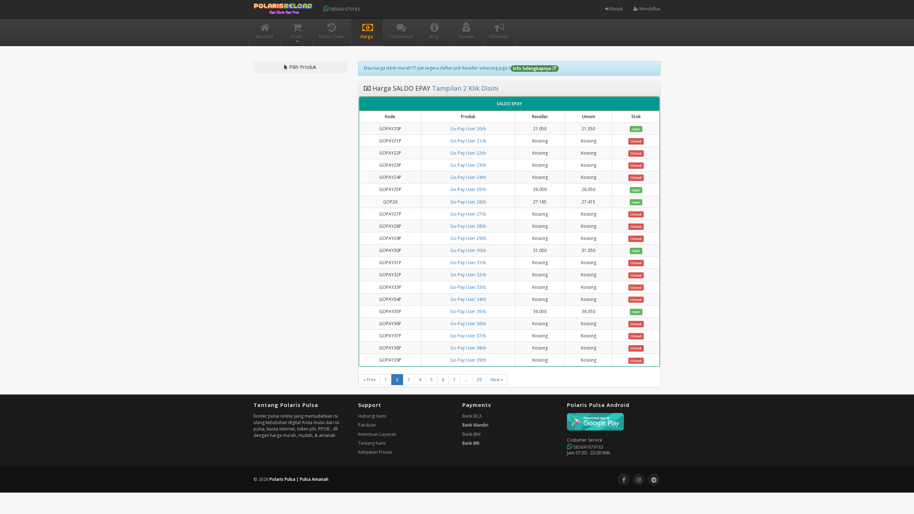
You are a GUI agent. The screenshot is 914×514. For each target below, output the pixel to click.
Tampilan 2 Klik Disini (464, 88)
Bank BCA (472, 416)
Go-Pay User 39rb (468, 360)
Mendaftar (649, 9)
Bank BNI (471, 434)
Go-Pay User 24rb (468, 177)
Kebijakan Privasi (375, 452)
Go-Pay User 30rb (468, 250)
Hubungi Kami (372, 416)
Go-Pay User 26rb (468, 202)
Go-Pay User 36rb (468, 324)
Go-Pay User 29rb (468, 238)
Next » (497, 380)
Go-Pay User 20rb (468, 129)
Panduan (367, 425)
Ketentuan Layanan (377, 434)
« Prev (369, 380)
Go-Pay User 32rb (468, 275)
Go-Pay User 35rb (468, 311)
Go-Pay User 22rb (468, 153)
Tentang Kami (372, 443)
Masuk (616, 9)
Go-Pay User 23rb (468, 165)
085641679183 (344, 9)
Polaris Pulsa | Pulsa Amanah (299, 479)
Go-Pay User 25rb (468, 189)
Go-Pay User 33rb (468, 287)
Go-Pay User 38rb (468, 348)
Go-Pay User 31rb (468, 262)
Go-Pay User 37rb (468, 336)
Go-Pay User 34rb (468, 299)
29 (479, 380)
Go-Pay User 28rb (468, 226)
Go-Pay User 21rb (468, 141)
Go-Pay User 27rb (468, 214)
